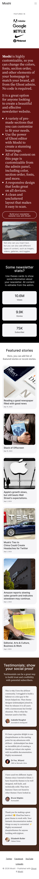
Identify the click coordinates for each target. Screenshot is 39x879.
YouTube (29, 859)
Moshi (6, 3)
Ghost (33, 868)
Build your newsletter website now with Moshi (19, 215)
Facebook (18, 859)
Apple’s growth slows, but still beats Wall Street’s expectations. (15, 495)
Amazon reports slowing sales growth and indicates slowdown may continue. (18, 595)
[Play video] (19, 231)
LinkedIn (19, 864)
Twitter (9, 859)
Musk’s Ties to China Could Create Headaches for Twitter (16, 545)
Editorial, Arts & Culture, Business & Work (17, 644)
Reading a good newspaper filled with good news (18, 402)
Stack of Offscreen (14, 447)
